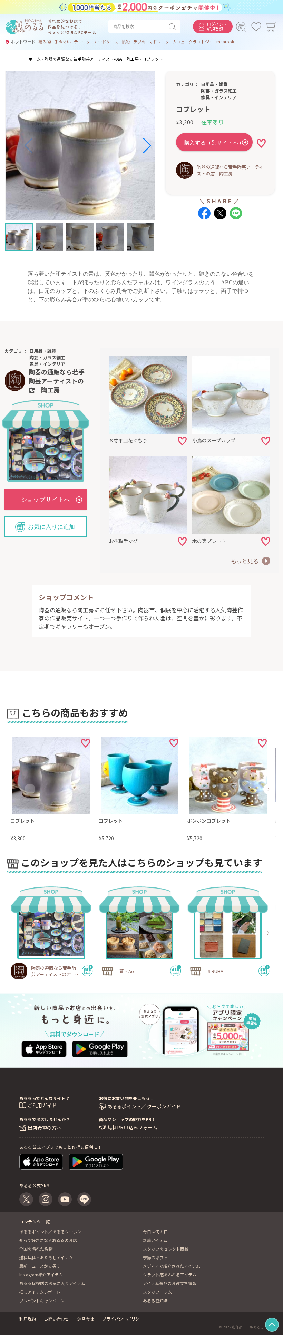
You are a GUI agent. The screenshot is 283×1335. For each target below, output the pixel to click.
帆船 (125, 42)
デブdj (139, 42)
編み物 (44, 42)
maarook (225, 42)
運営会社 (85, 1319)
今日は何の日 (155, 1231)
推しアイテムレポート (39, 1292)
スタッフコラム (157, 1292)
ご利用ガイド (42, 1105)
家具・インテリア (219, 97)
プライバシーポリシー (123, 1319)
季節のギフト (155, 1257)
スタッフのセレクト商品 (165, 1249)
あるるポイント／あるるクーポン (50, 1231)
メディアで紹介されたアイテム (171, 1266)
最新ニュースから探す (39, 1266)
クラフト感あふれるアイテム (169, 1274)
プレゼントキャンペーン (42, 1300)
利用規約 (27, 1319)
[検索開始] (173, 26)
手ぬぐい (62, 42)
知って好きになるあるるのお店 (48, 1240)
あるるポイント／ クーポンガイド (144, 1106)
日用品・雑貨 (214, 84)
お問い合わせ (56, 1319)
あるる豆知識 (155, 1300)
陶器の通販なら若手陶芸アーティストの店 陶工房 (230, 170)
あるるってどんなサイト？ (44, 1098)
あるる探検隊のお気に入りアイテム (52, 1283)
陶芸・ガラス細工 (219, 91)
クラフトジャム (200, 42)
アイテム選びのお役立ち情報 (169, 1283)
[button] (28, 145)
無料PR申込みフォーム (132, 1127)
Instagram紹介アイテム (41, 1274)
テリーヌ (82, 42)
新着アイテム (155, 1240)
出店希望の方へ (44, 1127)
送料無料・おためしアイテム (46, 1257)
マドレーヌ (159, 42)
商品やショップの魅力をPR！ (127, 1119)
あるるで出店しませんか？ (44, 1119)
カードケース (106, 42)
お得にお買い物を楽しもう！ (126, 1098)
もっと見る (244, 561)
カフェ (179, 42)
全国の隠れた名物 (35, 1249)
